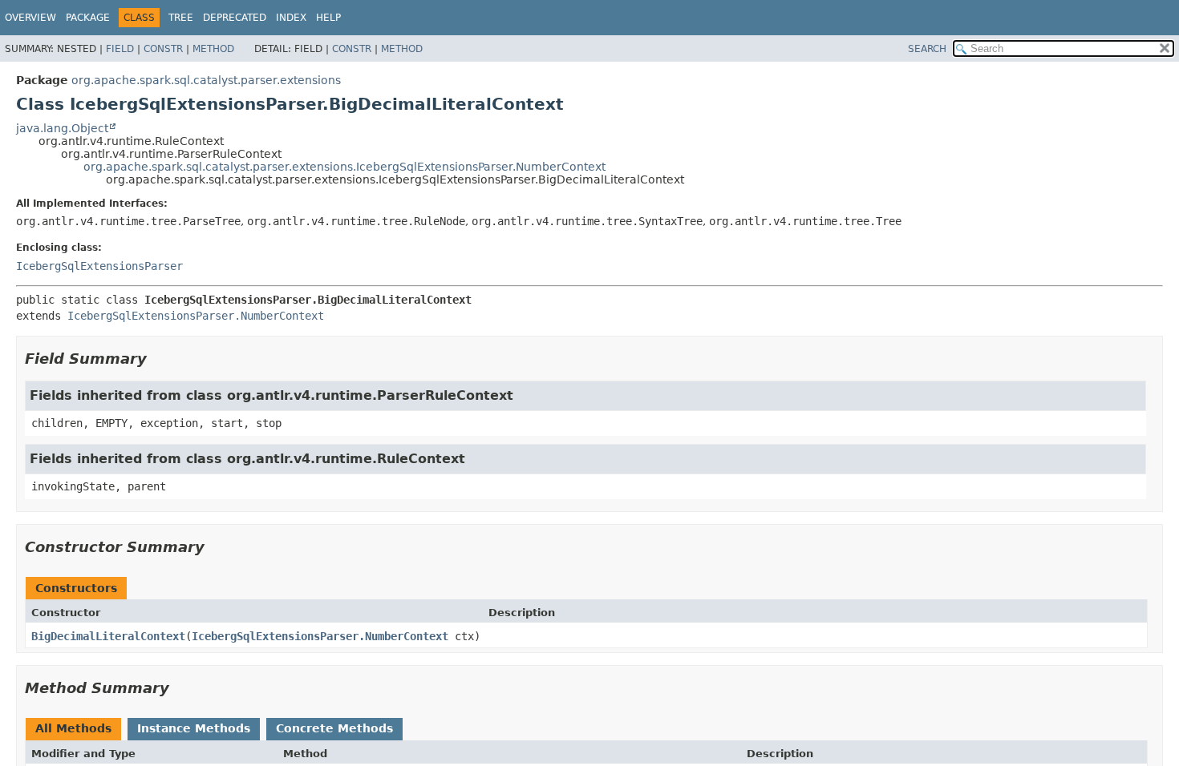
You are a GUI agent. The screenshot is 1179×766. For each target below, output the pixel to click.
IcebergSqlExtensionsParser (99, 266)
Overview (30, 17)
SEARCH (927, 48)
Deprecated (234, 17)
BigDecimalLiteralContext (108, 636)
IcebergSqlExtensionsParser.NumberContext (195, 315)
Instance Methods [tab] (193, 728)
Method (213, 48)
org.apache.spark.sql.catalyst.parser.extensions (206, 80)
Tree (180, 17)
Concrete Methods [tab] (334, 728)
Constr (163, 48)
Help (328, 17)
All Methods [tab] (73, 728)
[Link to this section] (158, 358)
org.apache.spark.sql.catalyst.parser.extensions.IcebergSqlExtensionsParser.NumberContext (344, 166)
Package (88, 17)
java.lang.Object (62, 128)
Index (291, 17)
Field (120, 48)
